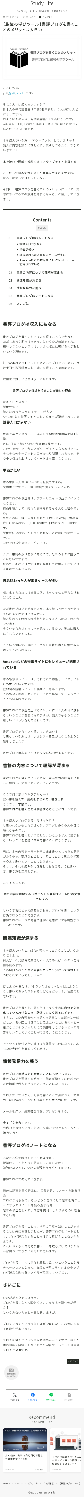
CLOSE (42, 228)
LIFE (17, 1483)
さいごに (22, 303)
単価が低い (27, 249)
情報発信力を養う (28, 288)
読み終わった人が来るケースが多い (43, 255)
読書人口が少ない (31, 244)
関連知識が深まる (28, 280)
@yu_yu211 (17, 93)
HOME (6, 1483)
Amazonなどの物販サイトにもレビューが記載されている (47, 262)
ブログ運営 (47, 17)
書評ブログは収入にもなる (35, 238)
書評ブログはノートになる (35, 295)
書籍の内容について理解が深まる (39, 272)
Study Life (42, 3)
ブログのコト (31, 1483)
